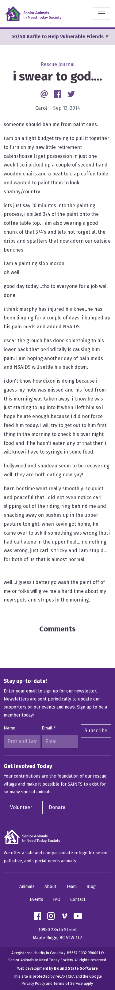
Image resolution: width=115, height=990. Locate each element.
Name (9, 728)
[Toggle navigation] (101, 13)
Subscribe (96, 730)
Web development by (57, 968)
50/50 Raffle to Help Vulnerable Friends (57, 36)
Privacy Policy (33, 983)
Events (36, 899)
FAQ (56, 899)
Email (49, 728)
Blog (91, 886)
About (50, 886)
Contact (78, 899)
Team (71, 886)
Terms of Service (68, 983)
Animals (27, 886)
